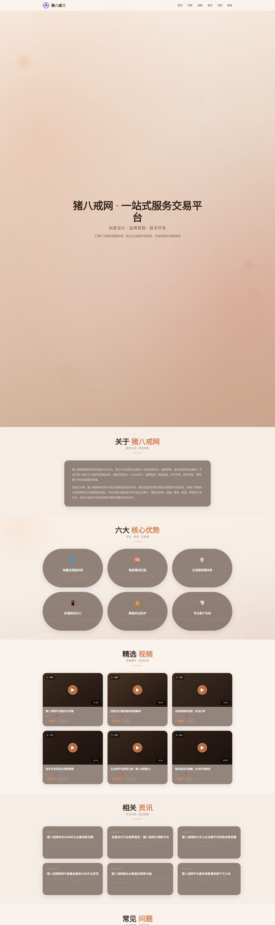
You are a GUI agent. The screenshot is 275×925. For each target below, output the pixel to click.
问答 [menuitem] (220, 5)
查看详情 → (53, 852)
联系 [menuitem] (229, 5)
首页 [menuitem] (180, 5)
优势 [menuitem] (190, 5)
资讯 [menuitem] (210, 5)
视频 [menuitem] (200, 5)
